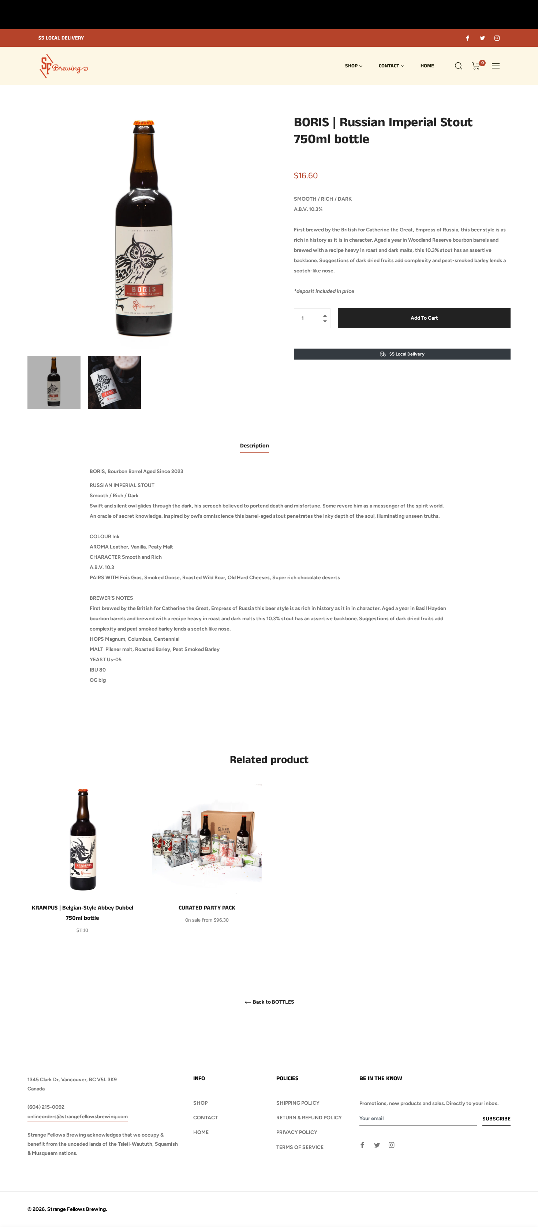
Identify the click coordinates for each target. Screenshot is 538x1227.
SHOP (200, 1103)
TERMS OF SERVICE (300, 1147)
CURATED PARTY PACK (207, 908)
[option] (82, 871)
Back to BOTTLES (273, 1002)
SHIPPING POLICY (298, 1103)
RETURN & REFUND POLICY (309, 1118)
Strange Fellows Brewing (76, 1209)
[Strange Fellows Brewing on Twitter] (482, 38)
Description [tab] (254, 446)
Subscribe (496, 1119)
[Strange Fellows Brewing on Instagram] (497, 38)
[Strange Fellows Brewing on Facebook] (467, 38)
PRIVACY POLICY (296, 1132)
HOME (201, 1132)
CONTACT (205, 1118)
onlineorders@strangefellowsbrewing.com (77, 1116)
